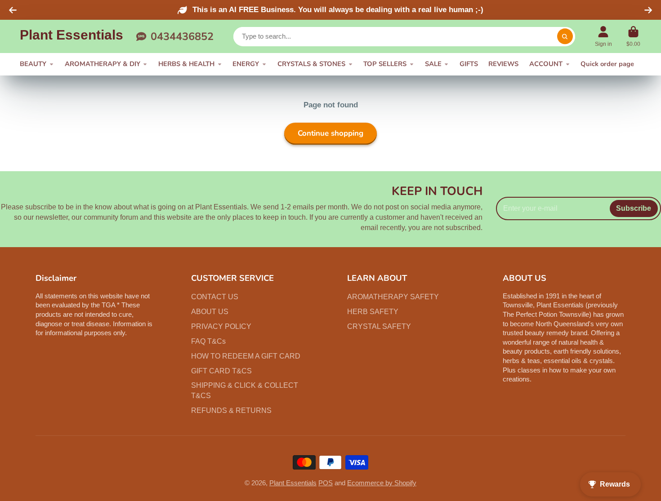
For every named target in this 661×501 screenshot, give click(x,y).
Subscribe (633, 208)
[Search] (565, 36)
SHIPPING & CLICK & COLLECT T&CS (244, 390)
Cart (633, 36)
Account (603, 36)
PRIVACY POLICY (221, 326)
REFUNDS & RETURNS (231, 410)
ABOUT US (209, 311)
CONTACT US (214, 297)
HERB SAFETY (372, 311)
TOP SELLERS (384, 63)
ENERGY (245, 63)
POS (325, 483)
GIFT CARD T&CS (221, 371)
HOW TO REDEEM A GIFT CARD (245, 356)
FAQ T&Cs (208, 341)
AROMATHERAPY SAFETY (393, 297)
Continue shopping (330, 133)
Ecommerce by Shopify (381, 483)
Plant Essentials (293, 483)
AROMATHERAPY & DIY (102, 63)
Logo (71, 36)
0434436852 (182, 36)
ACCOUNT (546, 63)
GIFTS (469, 63)
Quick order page (607, 63)
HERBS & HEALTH (186, 63)
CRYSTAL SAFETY (379, 326)
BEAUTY (33, 63)
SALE (433, 63)
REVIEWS (503, 63)
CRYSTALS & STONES (311, 63)
